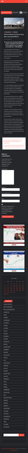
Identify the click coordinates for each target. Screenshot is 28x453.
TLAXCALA (6, 413)
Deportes (6, 333)
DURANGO (6, 336)
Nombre (4, 187)
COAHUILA (6, 322)
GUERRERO (6, 349)
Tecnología (6, 411)
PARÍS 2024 (6, 379)
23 (11, 290)
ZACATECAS (6, 427)
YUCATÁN (6, 424)
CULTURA (6, 328)
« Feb (5, 294)
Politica (5, 384)
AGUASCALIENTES (8, 304)
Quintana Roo (7, 392)
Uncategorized (7, 416)
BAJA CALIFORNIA (8, 306)
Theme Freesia (14, 450)
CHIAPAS (6, 317)
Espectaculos (6, 341)
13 (23, 286)
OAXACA (6, 376)
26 (20, 290)
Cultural (5, 331)
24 (14, 290)
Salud (5, 395)
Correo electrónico (6, 193)
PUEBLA (5, 387)
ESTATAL (5, 344)
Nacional (15, 32)
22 (8, 290)
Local (5, 360)
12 (20, 286)
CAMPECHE (6, 312)
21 (5, 290)
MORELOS (6, 365)
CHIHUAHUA (7, 320)
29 (8, 292)
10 (14, 286)
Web (3, 198)
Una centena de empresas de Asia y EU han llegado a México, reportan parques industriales (12, 142)
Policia (5, 381)
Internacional (8, 32)
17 (14, 288)
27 (23, 290)
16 (11, 288)
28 (5, 292)
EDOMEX (6, 339)
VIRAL (5, 421)
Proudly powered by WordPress (8, 448)
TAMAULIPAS (7, 408)
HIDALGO (6, 352)
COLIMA (5, 325)
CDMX (5, 314)
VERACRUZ (6, 419)
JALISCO (5, 357)
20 (23, 288)
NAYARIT (6, 371)
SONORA (6, 403)
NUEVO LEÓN (7, 373)
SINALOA (6, 400)
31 (14, 292)
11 (17, 286)
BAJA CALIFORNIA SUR (9, 309)
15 (8, 288)
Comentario (5, 169)
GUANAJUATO (7, 347)
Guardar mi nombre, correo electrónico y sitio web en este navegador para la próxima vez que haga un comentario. (8, 210)
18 (17, 288)
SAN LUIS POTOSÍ (7, 397)
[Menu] (2, 1)
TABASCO (6, 405)
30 (11, 292)
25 (17, 290)
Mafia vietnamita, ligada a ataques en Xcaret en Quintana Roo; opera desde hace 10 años (13, 146)
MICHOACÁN (7, 363)
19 (20, 288)
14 (5, 288)
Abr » (7, 294)
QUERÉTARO (6, 389)
